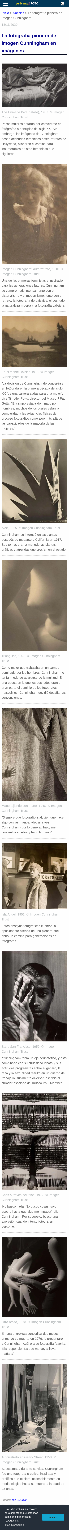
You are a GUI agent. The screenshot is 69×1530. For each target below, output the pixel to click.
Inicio (5, 13)
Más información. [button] (15, 1525)
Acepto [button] (53, 1517)
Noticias (18, 13)
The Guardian (19, 1500)
